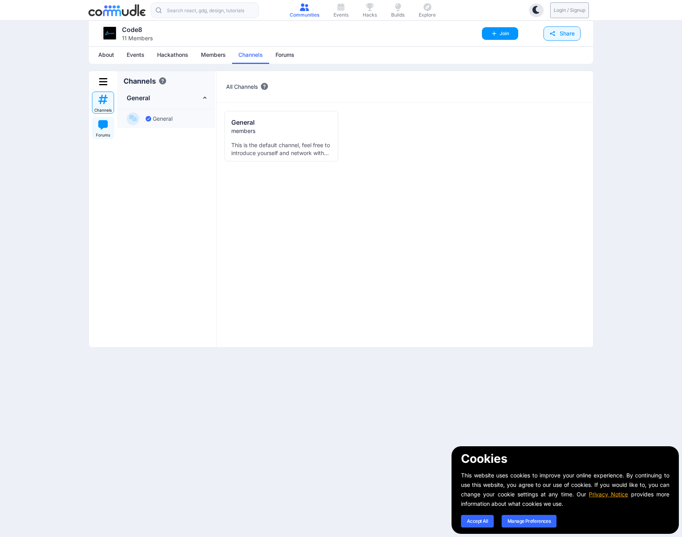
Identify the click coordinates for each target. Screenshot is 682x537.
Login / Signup (569, 10)
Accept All (477, 521)
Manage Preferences (529, 521)
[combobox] (205, 10)
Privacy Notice (608, 494)
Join (504, 33)
